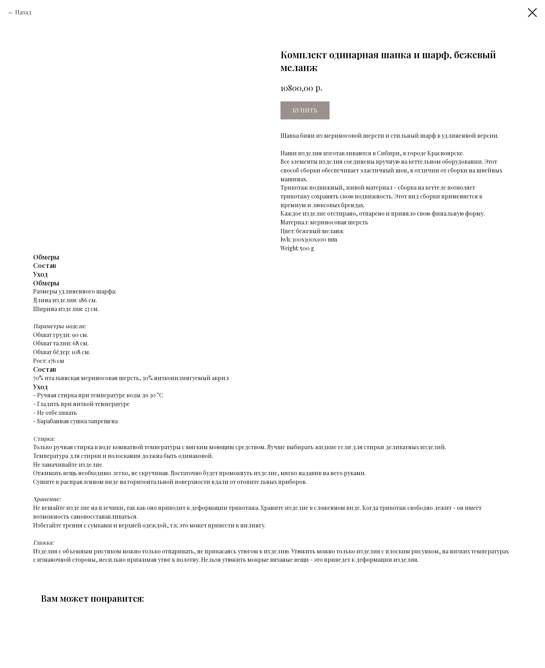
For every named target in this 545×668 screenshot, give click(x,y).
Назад (23, 12)
